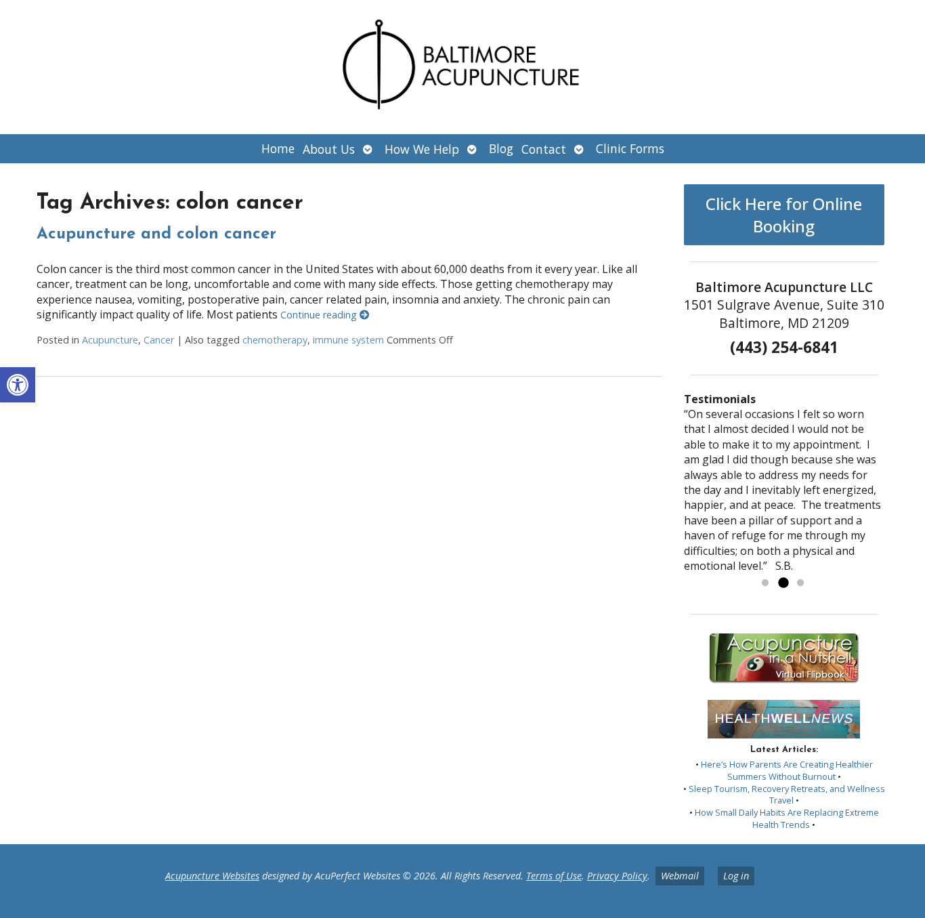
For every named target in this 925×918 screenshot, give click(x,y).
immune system (348, 339)
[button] (17, 384)
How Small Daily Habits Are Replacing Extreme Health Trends (787, 818)
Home (278, 148)
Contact (543, 149)
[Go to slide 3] (800, 583)
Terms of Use (554, 875)
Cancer (159, 339)
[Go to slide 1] (765, 583)
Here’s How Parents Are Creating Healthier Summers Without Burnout (787, 770)
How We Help (422, 149)
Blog (501, 148)
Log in (736, 875)
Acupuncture (110, 339)
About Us (329, 149)
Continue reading (320, 314)
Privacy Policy (617, 875)
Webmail (680, 875)
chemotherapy (274, 339)
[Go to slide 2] (783, 583)
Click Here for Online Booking (784, 214)
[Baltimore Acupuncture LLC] (462, 67)
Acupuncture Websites (212, 875)
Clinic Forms (630, 148)
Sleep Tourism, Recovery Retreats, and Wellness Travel (787, 795)
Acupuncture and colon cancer (156, 234)
